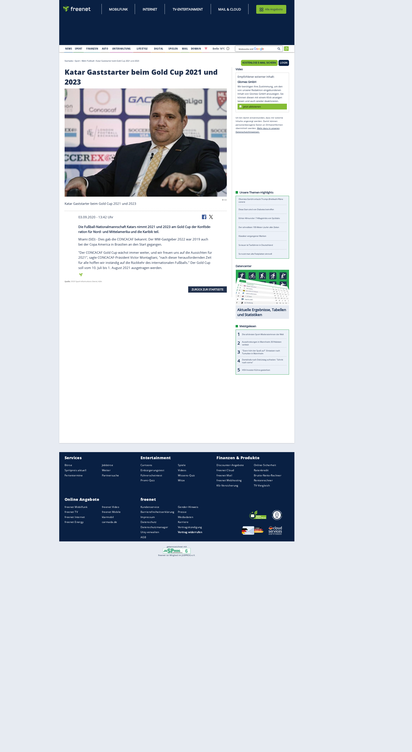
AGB (143, 537)
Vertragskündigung (190, 527)
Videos (182, 470)
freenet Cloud (225, 470)
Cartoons (146, 465)
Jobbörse (107, 465)
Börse (68, 465)
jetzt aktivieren (252, 106)
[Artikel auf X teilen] (211, 216)
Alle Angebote (274, 9)
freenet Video (110, 506)
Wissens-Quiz (186, 475)
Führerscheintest (151, 475)
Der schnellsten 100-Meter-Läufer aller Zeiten (259, 227)
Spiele (182, 465)
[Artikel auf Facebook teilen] (204, 216)
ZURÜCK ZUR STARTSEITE (207, 289)
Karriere (183, 522)
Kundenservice (150, 506)
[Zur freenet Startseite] (77, 8)
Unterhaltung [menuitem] (121, 48)
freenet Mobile (111, 511)
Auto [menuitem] (105, 48)
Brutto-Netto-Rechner (267, 475)
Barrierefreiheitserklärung (157, 511)
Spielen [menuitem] (173, 48)
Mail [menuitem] (185, 48)
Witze (181, 480)
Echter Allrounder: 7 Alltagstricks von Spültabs (259, 218)
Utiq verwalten (150, 532)
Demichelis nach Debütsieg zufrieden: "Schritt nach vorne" (262, 361)
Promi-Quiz (148, 480)
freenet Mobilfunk (76, 506)
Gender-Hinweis (188, 506)
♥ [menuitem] (206, 49)
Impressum (148, 517)
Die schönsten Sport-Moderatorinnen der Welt (263, 334)
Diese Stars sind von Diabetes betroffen (256, 209)
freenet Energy (74, 522)
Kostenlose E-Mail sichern (259, 62)
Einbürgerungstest (152, 470)
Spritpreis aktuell (75, 470)
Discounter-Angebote (230, 465)
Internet (150, 9)
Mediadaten (185, 517)
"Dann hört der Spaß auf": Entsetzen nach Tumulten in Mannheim (261, 352)
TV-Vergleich (262, 485)
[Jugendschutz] (177, 550)
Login (283, 62)
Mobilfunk (118, 9)
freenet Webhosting (229, 480)
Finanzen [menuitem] (92, 48)
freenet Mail (224, 475)
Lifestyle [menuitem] (142, 48)
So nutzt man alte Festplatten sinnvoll (255, 253)
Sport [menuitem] (78, 48)
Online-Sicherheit (265, 465)
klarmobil (108, 517)
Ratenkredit (261, 470)
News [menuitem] (68, 48)
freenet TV (71, 511)
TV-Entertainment (188, 9)
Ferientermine (74, 475)
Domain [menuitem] (196, 48)
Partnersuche (110, 475)
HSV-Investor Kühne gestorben (256, 369)
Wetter (106, 470)
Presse (182, 511)
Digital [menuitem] (158, 48)
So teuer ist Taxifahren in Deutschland (256, 245)
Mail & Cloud (229, 9)
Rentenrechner (263, 480)
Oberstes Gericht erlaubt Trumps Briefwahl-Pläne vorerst (261, 200)
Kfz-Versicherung (227, 485)
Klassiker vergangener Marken (252, 236)
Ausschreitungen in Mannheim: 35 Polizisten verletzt (262, 343)
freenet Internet (75, 517)
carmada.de (109, 522)
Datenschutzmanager (154, 527)
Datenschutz (149, 522)
